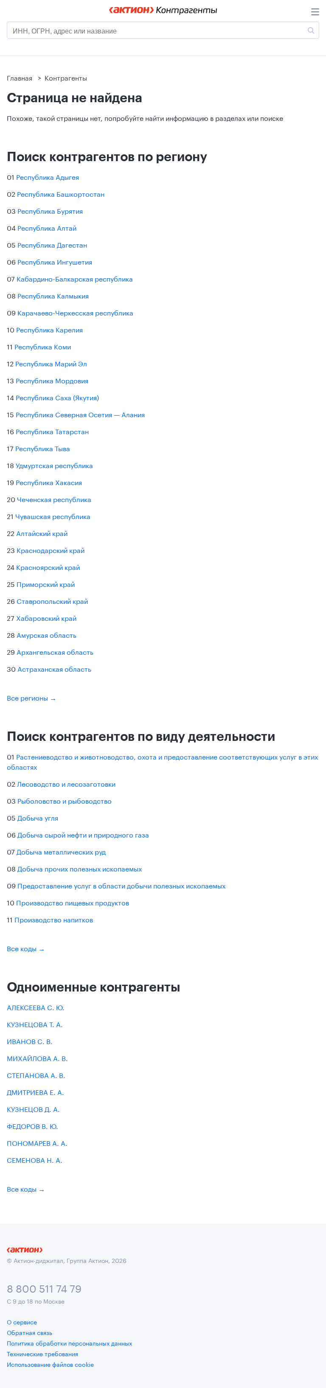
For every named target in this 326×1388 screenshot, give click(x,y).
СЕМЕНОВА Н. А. (34, 1159)
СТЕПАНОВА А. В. (36, 1074)
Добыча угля (37, 817)
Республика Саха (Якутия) (57, 396)
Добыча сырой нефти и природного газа (83, 834)
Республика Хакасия (49, 481)
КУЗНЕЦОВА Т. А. (35, 1023)
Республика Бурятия (50, 210)
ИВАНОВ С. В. (30, 1040)
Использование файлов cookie (50, 1363)
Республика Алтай (46, 227)
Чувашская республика (52, 515)
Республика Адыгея (47, 176)
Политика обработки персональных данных (69, 1342)
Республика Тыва (42, 447)
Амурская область (46, 634)
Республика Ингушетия (54, 261)
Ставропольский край (52, 600)
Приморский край (46, 583)
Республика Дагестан (52, 244)
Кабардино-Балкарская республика (75, 278)
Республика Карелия (49, 329)
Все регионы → (31, 697)
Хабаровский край (46, 617)
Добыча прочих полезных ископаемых (79, 868)
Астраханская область (54, 668)
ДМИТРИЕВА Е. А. (35, 1091)
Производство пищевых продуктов (72, 901)
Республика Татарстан (52, 430)
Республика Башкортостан (60, 193)
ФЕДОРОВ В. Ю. (32, 1125)
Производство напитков (53, 918)
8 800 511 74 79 (44, 1287)
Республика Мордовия (52, 379)
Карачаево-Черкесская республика (75, 312)
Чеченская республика (54, 498)
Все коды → (26, 947)
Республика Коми (42, 346)
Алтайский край (41, 532)
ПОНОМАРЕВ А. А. (37, 1142)
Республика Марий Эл (51, 362)
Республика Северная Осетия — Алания (80, 413)
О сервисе (22, 1321)
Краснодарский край (50, 549)
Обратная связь (29, 1332)
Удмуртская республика (54, 464)
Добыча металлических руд (61, 851)
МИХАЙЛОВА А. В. (37, 1057)
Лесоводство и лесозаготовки (66, 783)
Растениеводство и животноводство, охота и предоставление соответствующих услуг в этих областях (162, 761)
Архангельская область (55, 651)
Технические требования (42, 1353)
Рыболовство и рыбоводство (64, 800)
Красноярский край (48, 566)
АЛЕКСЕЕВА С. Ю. (36, 1006)
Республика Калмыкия (53, 295)
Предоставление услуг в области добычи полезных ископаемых (121, 885)
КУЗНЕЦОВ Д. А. (33, 1108)
